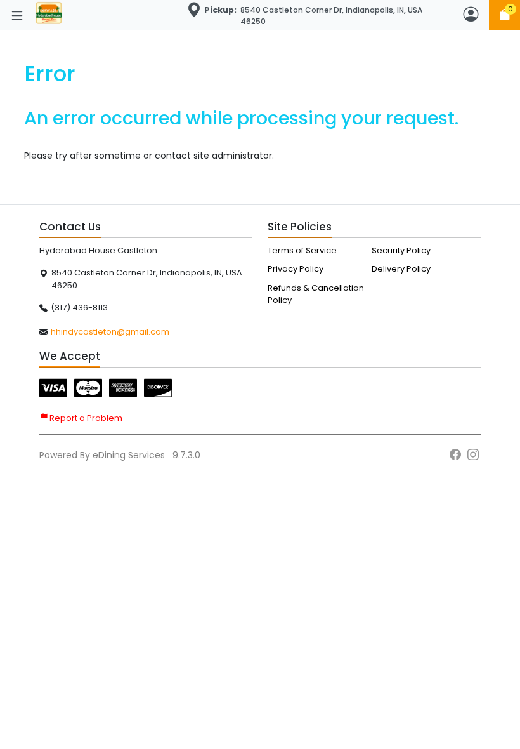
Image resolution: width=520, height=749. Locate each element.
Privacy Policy (295, 269)
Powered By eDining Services (103, 455)
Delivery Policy (401, 269)
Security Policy (401, 250)
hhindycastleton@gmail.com (110, 332)
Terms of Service (302, 250)
